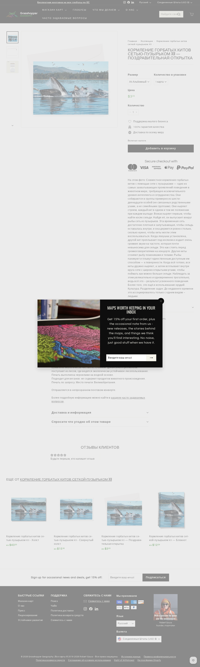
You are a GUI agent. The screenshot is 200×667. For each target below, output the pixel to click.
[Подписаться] (151, 357)
